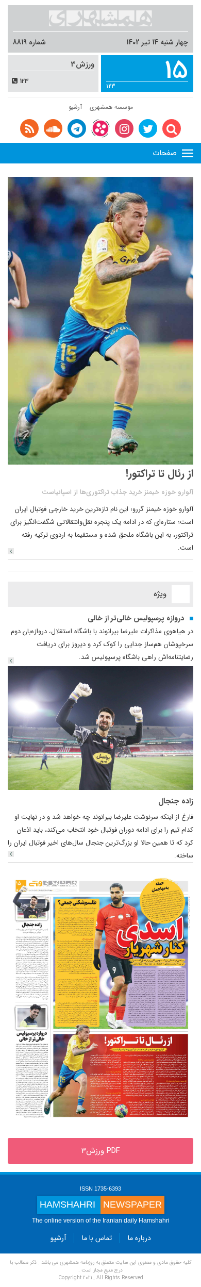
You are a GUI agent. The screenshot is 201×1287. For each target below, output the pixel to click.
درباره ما (139, 1238)
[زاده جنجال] (100, 727)
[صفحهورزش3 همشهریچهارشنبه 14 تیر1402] (100, 1000)
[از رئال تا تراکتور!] (11, 551)
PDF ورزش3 (100, 1151)
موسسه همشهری (111, 107)
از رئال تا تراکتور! (159, 474)
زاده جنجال (175, 801)
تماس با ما (97, 1238)
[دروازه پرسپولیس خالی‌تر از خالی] (11, 660)
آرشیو (75, 107)
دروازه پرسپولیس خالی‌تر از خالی (136, 618)
